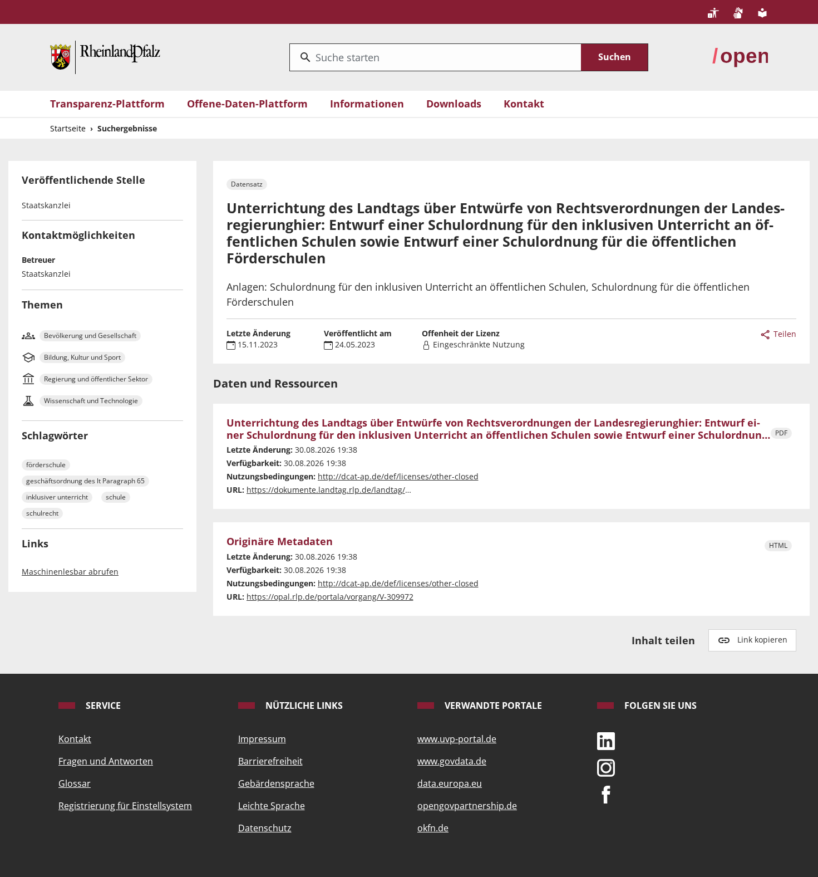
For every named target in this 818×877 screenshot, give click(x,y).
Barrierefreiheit (270, 761)
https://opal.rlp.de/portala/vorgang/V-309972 (330, 596)
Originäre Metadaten (279, 542)
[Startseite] (105, 56)
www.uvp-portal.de (456, 739)
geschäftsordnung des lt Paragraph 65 (85, 481)
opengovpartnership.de (467, 806)
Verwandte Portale (492, 705)
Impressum (262, 739)
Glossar (74, 783)
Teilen (783, 334)
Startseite (68, 128)
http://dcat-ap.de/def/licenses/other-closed (398, 476)
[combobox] (435, 57)
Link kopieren (762, 639)
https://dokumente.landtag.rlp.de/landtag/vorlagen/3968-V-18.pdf (369, 489)
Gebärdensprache (276, 783)
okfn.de (433, 828)
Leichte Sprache (271, 806)
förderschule (46, 464)
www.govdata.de (451, 761)
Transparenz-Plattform (107, 103)
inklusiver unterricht (57, 497)
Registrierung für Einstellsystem (125, 806)
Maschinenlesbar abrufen (70, 571)
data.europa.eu (449, 783)
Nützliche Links (303, 705)
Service (102, 705)
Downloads (453, 103)
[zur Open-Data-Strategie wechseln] (740, 56)
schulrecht (42, 513)
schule (116, 497)
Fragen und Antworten (105, 761)
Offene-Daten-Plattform (247, 103)
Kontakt (524, 103)
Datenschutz (265, 828)
